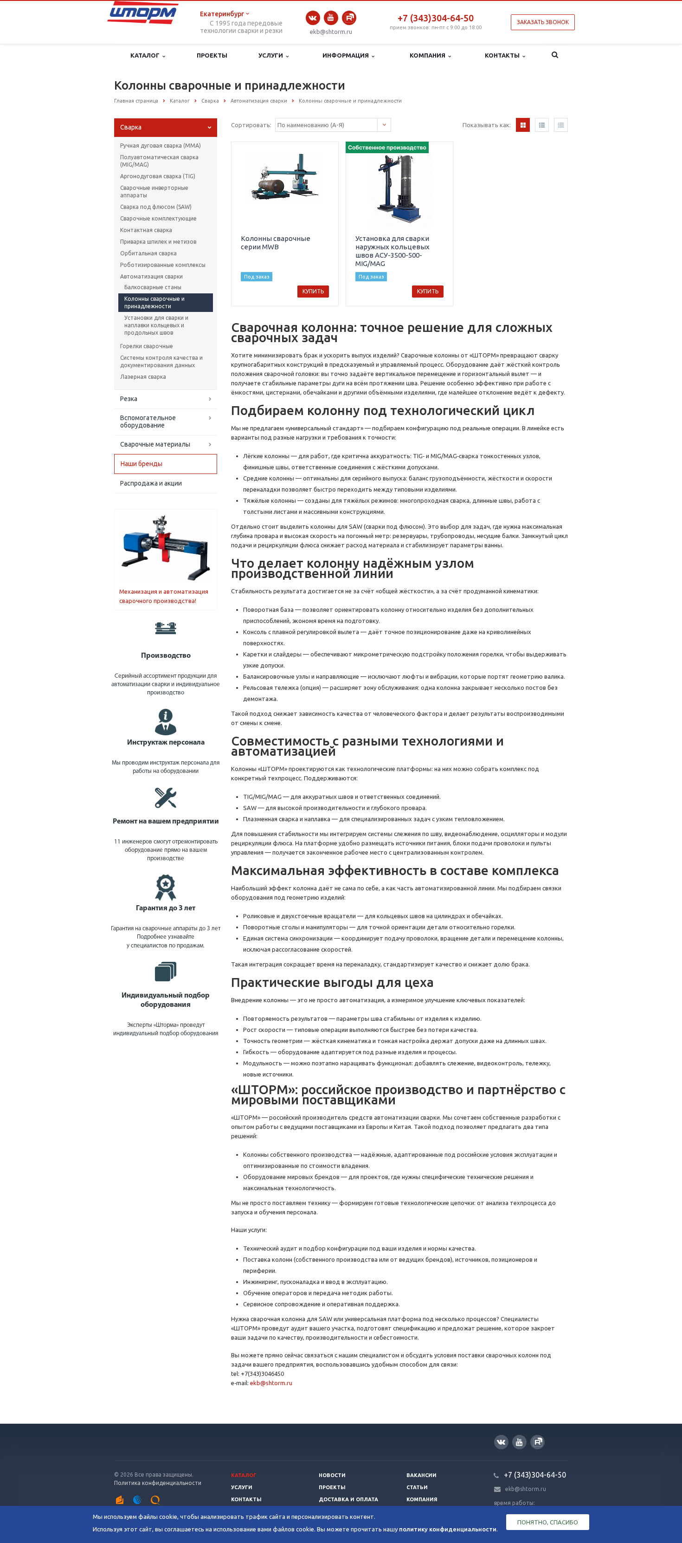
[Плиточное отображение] (523, 125)
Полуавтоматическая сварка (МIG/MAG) (159, 161)
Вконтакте (313, 18)
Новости (332, 1475)
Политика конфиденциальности (157, 1483)
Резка (128, 398)
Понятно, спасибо (547, 1522)
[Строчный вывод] (542, 125)
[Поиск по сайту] (555, 55)
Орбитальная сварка (148, 253)
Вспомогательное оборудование (148, 421)
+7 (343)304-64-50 (436, 18)
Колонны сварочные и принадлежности (154, 302)
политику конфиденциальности (447, 1529)
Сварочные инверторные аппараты (154, 191)
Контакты (503, 55)
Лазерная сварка (143, 377)
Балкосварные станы (152, 287)
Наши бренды (141, 463)
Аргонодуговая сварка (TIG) (157, 176)
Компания (429, 55)
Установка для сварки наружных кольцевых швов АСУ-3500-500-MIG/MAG (392, 250)
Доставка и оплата (348, 1499)
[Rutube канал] (349, 18)
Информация (347, 55)
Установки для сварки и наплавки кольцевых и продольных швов (156, 325)
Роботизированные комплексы (163, 265)
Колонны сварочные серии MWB (275, 242)
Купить (313, 291)
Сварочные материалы (155, 444)
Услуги (272, 55)
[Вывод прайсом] (561, 125)
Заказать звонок (543, 22)
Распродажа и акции (151, 483)
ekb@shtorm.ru (331, 31)
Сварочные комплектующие (158, 218)
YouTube (331, 18)
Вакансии (421, 1475)
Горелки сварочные (146, 346)
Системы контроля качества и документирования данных (161, 361)
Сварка (131, 127)
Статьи (417, 1487)
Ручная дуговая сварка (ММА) (160, 146)
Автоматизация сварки (151, 276)
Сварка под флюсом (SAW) (156, 207)
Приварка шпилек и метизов (158, 242)
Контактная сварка (146, 230)
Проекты (212, 55)
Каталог (146, 55)
